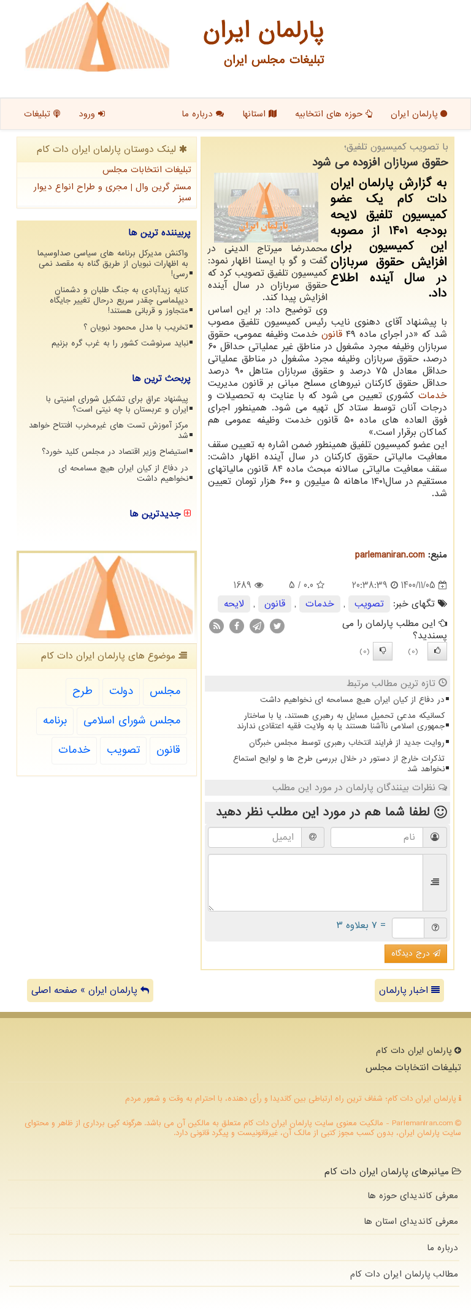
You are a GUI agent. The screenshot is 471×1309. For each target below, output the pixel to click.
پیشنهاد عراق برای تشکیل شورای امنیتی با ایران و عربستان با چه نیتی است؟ (117, 404)
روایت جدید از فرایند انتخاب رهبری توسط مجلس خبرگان (347, 743)
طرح (82, 691)
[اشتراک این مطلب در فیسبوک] (236, 626)
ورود (88, 114)
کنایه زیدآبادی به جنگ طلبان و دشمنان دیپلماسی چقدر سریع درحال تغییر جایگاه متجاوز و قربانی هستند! (119, 300)
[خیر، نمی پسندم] (382, 651)
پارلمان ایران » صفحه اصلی (85, 990)
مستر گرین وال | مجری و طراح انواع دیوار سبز (112, 192)
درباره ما (199, 114)
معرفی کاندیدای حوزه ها (412, 1195)
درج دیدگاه (412, 953)
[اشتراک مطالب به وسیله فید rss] (216, 626)
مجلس (165, 691)
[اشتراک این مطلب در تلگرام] (257, 626)
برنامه (55, 720)
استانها (255, 114)
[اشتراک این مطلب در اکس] (277, 626)
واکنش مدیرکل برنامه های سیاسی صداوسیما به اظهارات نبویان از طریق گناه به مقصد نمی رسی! (112, 263)
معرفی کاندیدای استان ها (411, 1221)
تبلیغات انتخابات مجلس (146, 169)
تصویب (369, 604)
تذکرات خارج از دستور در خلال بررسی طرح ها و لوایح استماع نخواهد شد (339, 764)
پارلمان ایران (415, 114)
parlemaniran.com (390, 555)
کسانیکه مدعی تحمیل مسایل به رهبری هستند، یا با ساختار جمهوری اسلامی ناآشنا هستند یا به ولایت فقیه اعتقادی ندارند (341, 721)
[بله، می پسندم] (437, 651)
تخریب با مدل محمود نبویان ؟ (135, 327)
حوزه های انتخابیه (330, 114)
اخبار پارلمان (405, 990)
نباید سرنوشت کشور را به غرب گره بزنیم (120, 343)
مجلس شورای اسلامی (131, 720)
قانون (331, 334)
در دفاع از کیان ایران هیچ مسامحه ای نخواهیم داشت (352, 700)
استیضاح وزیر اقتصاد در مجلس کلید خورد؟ (115, 452)
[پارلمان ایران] (97, 37)
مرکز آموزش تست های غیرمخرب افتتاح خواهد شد (108, 431)
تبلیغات (38, 114)
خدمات (432, 395)
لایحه (234, 604)
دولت (121, 691)
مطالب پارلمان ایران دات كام (404, 1274)
